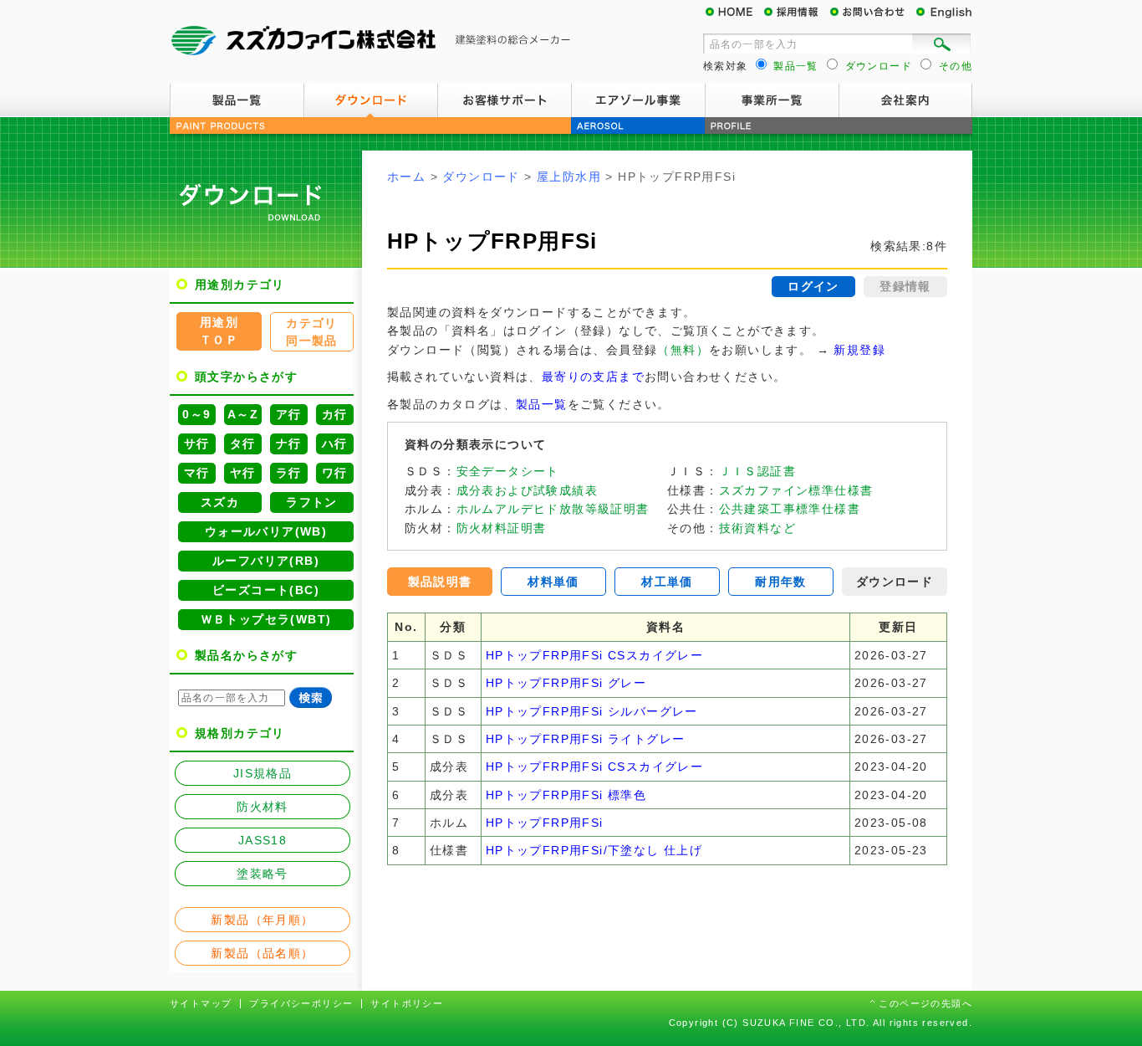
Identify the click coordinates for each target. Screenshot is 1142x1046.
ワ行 (335, 472)
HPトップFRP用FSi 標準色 (566, 795)
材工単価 (667, 581)
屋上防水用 (569, 176)
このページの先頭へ (925, 1003)
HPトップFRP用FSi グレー (566, 683)
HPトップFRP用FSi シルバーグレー (592, 711)
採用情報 (796, 12)
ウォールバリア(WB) (266, 531)
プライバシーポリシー (301, 1003)
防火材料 (262, 806)
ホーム (406, 176)
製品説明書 (440, 581)
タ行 (243, 443)
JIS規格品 (262, 773)
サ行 (197, 443)
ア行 (289, 414)
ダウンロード (370, 100)
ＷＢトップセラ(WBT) (266, 619)
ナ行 (289, 443)
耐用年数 (781, 581)
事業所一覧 (772, 100)
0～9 (196, 414)
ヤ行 (243, 472)
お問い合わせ (872, 12)
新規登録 (859, 349)
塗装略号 (262, 873)
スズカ (220, 502)
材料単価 (553, 581)
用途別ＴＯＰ (219, 330)
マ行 (197, 472)
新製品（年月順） (262, 919)
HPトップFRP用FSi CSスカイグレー (594, 655)
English (943, 12)
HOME (734, 12)
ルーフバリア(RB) (265, 560)
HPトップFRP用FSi (545, 822)
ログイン (813, 286)
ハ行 (335, 443)
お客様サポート (504, 100)
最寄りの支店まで (593, 376)
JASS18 (262, 840)
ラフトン (312, 502)
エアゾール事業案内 (638, 100)
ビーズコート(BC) (265, 590)
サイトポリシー (406, 1003)
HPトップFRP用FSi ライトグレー (586, 739)
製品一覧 (236, 100)
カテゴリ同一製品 (312, 331)
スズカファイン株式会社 (370, 42)
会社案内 (905, 100)
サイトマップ (201, 1003)
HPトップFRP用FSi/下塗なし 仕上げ (594, 850)
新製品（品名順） (262, 953)
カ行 (335, 414)
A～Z (242, 414)
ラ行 (289, 472)
